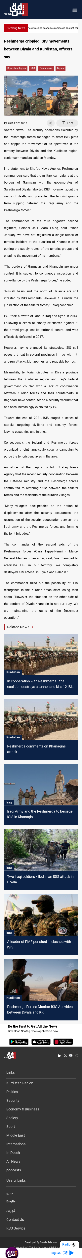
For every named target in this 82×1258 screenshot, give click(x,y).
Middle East (15, 1135)
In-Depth (13, 1153)
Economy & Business (22, 1109)
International (16, 1144)
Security (12, 1100)
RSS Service (15, 1228)
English (11, 1202)
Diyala (60, 68)
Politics (12, 1092)
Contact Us (15, 1219)
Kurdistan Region (16, 68)
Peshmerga (46, 68)
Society (12, 1118)
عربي (10, 1193)
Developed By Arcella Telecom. (41, 1242)
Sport (10, 1126)
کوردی (10, 1210)
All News (13, 1161)
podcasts (13, 1170)
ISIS (33, 68)
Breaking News (16, 28)
